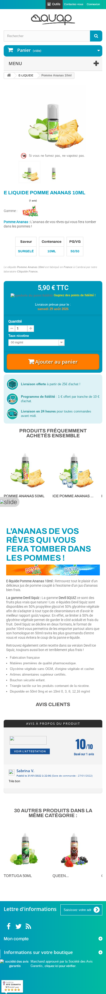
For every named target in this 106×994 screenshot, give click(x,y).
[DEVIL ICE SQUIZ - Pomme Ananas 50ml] (74, 469)
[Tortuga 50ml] (26, 849)
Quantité (15, 321)
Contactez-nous (73, 4)
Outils (56, 4)
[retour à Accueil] (9, 75)
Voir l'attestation (30, 751)
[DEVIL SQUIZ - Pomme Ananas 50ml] (26, 469)
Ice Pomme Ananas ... (73, 496)
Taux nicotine (19, 336)
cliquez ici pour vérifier (60, 966)
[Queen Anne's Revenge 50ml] (74, 849)
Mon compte (16, 938)
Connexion (93, 4)
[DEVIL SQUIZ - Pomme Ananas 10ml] (29, 172)
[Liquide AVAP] (53, 20)
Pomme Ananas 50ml (24, 496)
